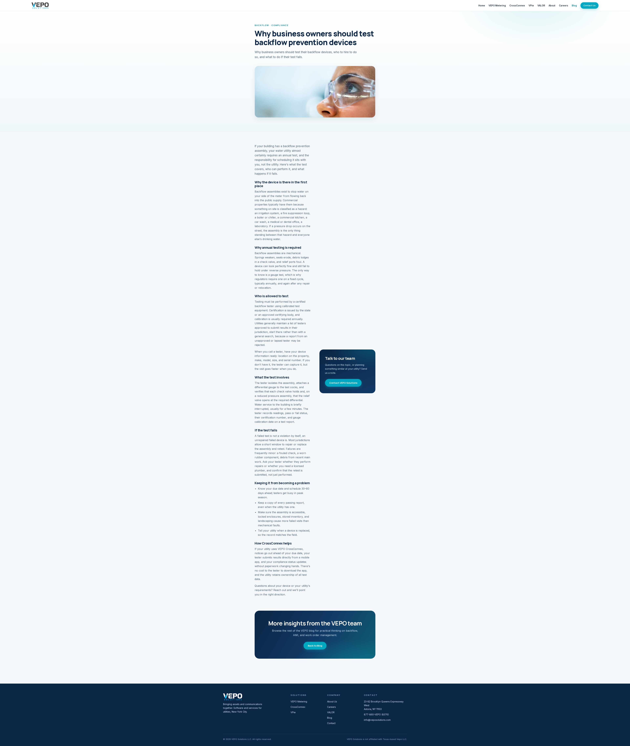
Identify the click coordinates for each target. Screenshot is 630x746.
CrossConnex (517, 5)
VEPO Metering (497, 5)
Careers (563, 5)
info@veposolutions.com (377, 719)
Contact (331, 723)
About (552, 5)
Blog (574, 5)
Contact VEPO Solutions (343, 382)
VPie (531, 5)
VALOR (541, 5)
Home (481, 5)
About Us (332, 701)
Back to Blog (315, 645)
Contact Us (589, 5)
